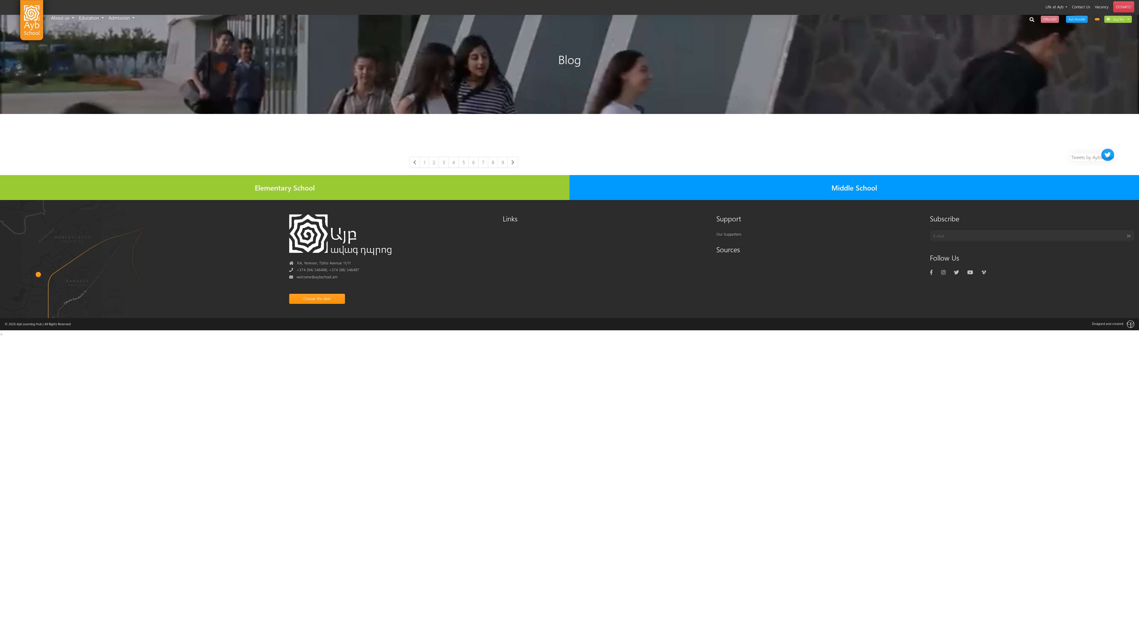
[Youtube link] (970, 272)
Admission (120, 18)
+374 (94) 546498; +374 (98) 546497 (324, 269)
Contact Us (1081, 6)
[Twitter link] (956, 272)
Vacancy (1101, 6)
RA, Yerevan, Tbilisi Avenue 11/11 (320, 262)
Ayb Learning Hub (29, 324)
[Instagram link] (943, 272)
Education (89, 18)
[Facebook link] (931, 272)
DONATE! (1124, 6)
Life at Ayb (1055, 6)
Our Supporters (728, 234)
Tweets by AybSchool (1092, 157)
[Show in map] (38, 274)
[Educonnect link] (1097, 19)
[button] (1118, 19)
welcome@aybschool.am (313, 276)
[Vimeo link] (983, 272)
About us (61, 18)
